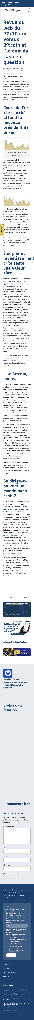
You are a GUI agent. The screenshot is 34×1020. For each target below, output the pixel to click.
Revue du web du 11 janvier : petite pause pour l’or (14, 763)
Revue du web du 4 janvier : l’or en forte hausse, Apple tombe (16, 787)
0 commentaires (18, 71)
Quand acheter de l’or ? (11, 1010)
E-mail (5, 856)
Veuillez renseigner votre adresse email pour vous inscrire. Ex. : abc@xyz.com (16, 931)
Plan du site (7, 968)
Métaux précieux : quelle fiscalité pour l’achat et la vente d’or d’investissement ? (16, 1005)
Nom (5, 848)
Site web (6, 865)
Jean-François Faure (12, 68)
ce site (12, 465)
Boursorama (15, 245)
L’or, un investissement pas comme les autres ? (16, 998)
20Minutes (16, 443)
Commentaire (9, 827)
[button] (2, 230)
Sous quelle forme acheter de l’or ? (15, 990)
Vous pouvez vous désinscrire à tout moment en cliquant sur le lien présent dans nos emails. (16, 950)
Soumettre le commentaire (12, 874)
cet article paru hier (15, 189)
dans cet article (19, 392)
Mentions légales (9, 972)
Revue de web (7, 71)
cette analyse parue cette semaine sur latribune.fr (15, 509)
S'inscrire (11, 955)
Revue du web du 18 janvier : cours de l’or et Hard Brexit (16, 737)
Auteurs (3, 2)
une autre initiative (14, 421)
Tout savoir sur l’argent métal (13, 994)
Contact (6, 976)
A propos (6, 964)
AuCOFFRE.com (13, 2)
